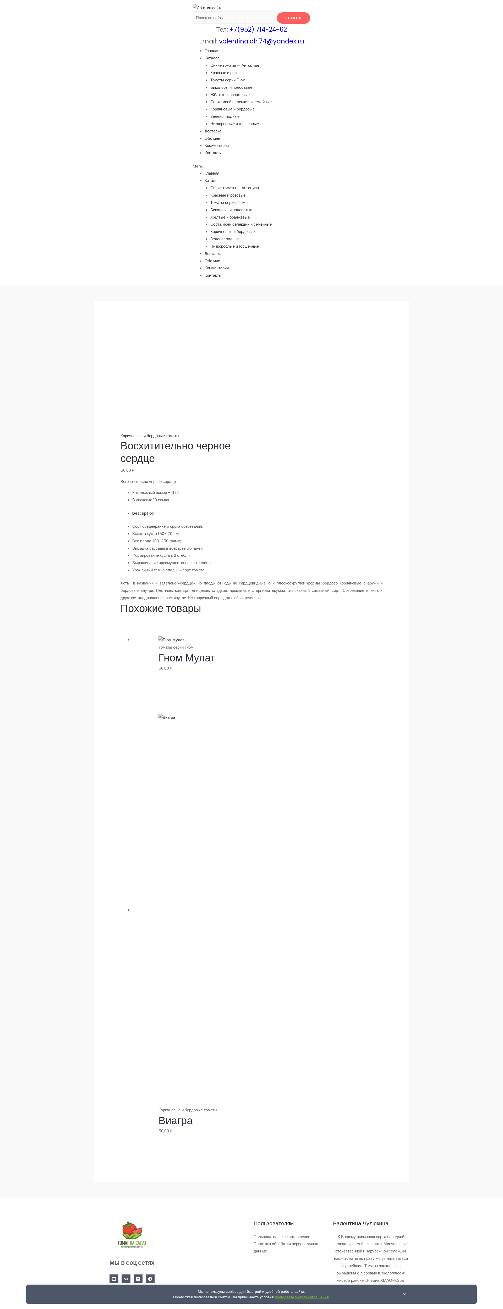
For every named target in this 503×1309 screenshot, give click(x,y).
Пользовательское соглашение (282, 1236)
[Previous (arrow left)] (9, 654)
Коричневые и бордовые (232, 109)
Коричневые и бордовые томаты (150, 435)
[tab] (257, 513)
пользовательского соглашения (302, 1297)
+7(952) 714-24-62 (258, 29)
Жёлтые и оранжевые (230, 94)
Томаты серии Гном (227, 80)
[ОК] (138, 1278)
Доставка (213, 131)
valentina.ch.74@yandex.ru (261, 41)
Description (143, 513)
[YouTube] (114, 1278)
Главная (212, 50)
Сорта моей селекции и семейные (241, 101)
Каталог (212, 58)
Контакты (213, 152)
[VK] (126, 1278)
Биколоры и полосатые (231, 87)
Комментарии (217, 145)
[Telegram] (150, 1278)
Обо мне (212, 138)
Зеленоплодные (224, 116)
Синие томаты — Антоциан (234, 65)
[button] (251, 166)
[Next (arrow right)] (494, 654)
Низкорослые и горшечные (234, 123)
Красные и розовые (227, 72)
